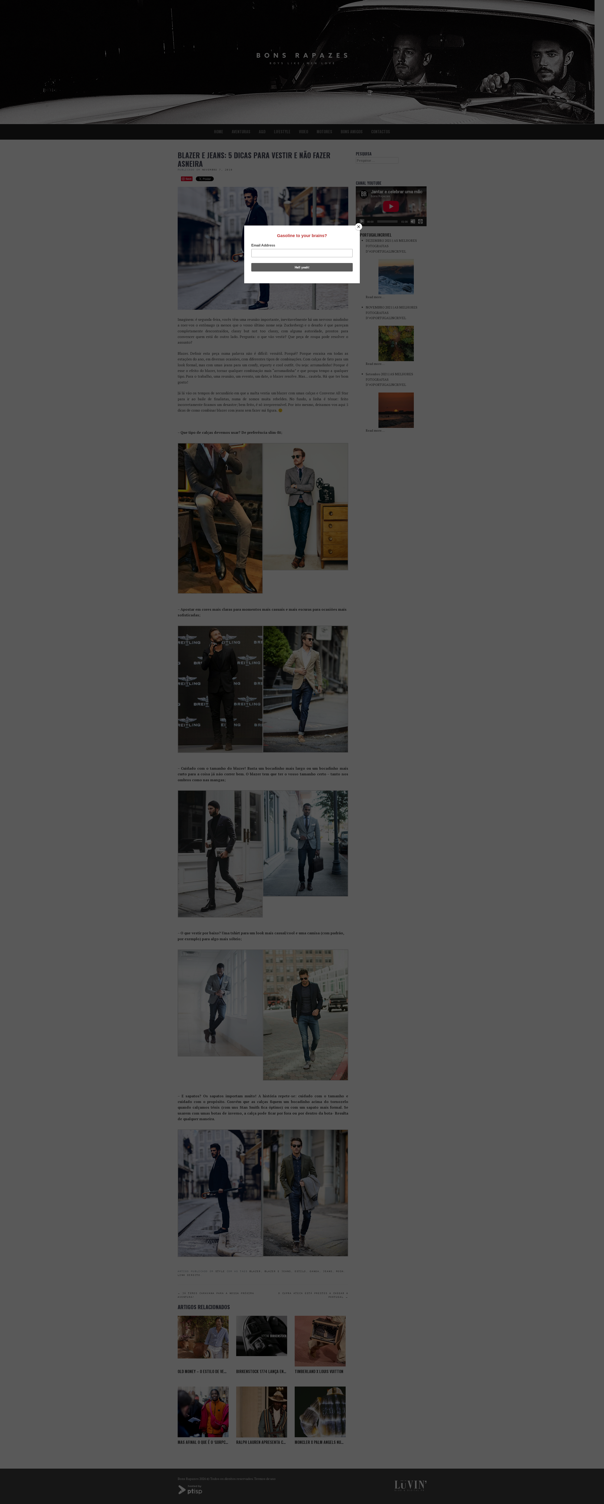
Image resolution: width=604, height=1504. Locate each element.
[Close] (358, 226)
